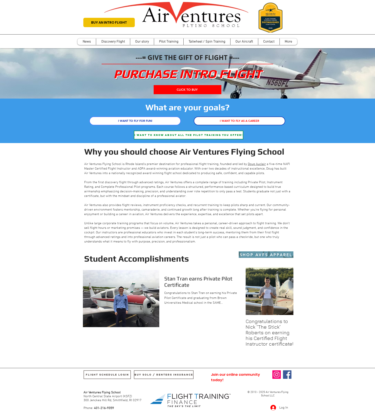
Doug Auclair (257, 164)
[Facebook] (287, 374)
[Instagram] (276, 374)
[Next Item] (286, 291)
